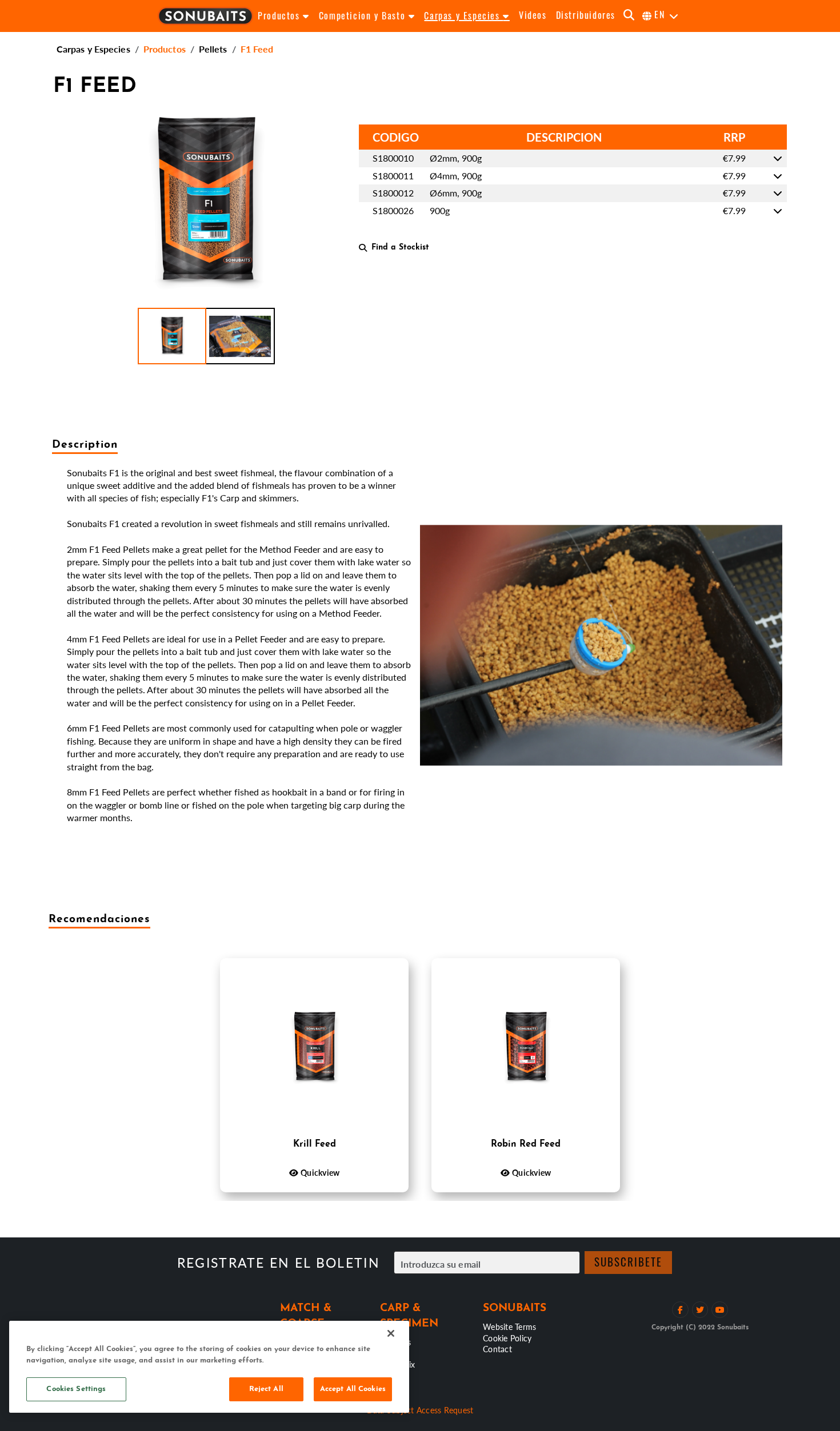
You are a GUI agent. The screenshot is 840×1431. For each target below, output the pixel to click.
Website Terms (509, 1326)
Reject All (266, 1389)
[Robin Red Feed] (526, 1047)
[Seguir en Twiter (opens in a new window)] (700, 1309)
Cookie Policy (507, 1338)
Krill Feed (314, 1144)
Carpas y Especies (93, 48)
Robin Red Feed (526, 1144)
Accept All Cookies (353, 1389)
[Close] (390, 1333)
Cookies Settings (76, 1389)
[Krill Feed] (314, 1047)
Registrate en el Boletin (278, 1263)
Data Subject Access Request (420, 1410)
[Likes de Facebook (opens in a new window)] (680, 1309)
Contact (497, 1348)
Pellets (213, 48)
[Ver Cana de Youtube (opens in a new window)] (719, 1309)
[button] (172, 336)
